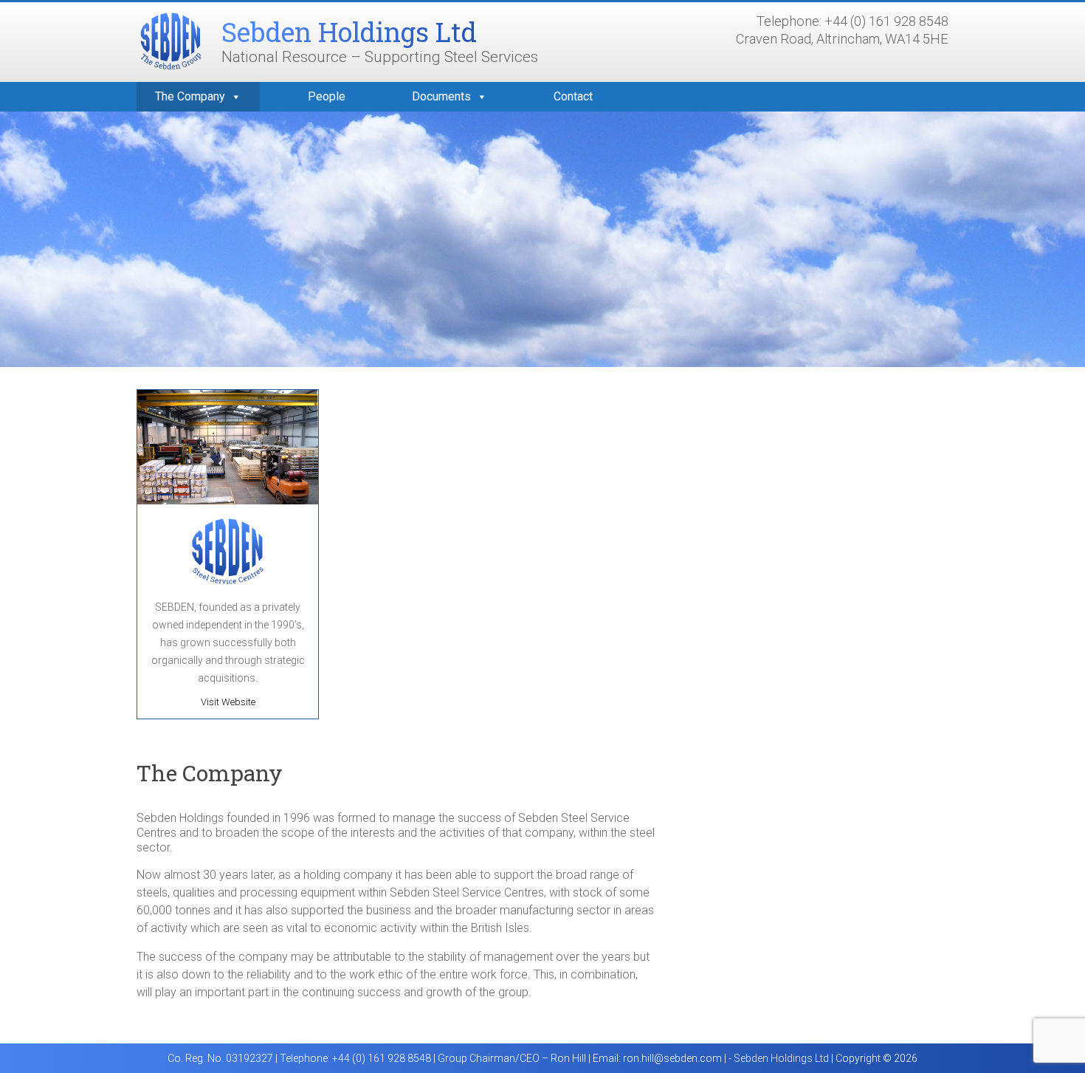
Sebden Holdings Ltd (349, 31)
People (326, 96)
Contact (573, 96)
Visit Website (228, 701)
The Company (190, 96)
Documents (441, 96)
